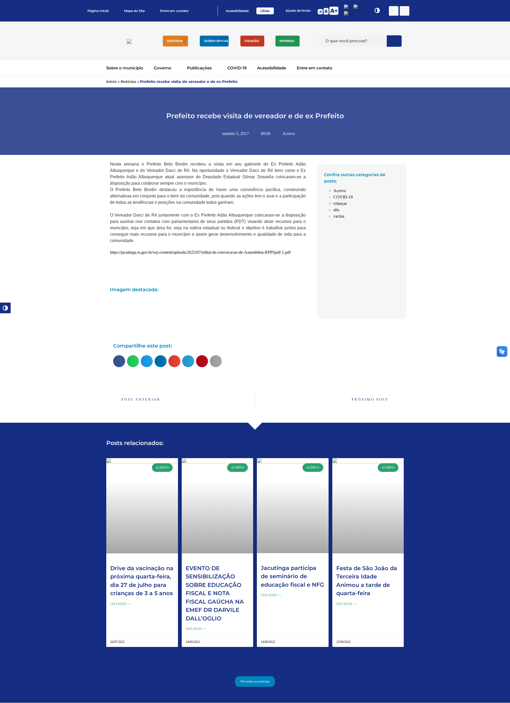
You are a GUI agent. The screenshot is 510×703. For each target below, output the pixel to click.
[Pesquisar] (394, 41)
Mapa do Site (134, 11)
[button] (119, 361)
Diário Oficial (216, 41)
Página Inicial (98, 11)
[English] (349, 7)
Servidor (175, 41)
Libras (265, 11)
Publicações (199, 67)
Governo (162, 67)
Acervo (288, 133)
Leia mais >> (120, 604)
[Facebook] (393, 11)
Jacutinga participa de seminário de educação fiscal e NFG (292, 576)
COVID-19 (236, 67)
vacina (338, 216)
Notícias (128, 81)
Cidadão (251, 41)
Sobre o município (124, 67)
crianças (340, 203)
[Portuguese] (358, 7)
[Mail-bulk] (404, 11)
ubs (336, 209)
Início (111, 81)
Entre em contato (174, 11)
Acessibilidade (271, 67)
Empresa (286, 41)
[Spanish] (348, 14)
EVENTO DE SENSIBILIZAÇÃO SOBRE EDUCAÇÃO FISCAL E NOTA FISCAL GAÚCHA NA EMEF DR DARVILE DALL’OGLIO (215, 593)
